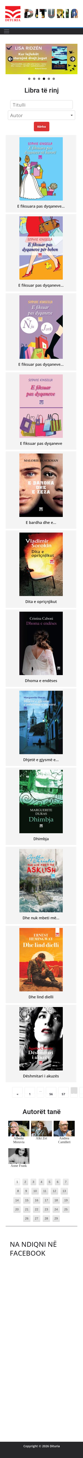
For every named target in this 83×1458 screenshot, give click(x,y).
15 (27, 1200)
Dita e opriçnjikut (41, 601)
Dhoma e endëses (41, 680)
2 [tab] (34, 79)
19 (66, 1200)
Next (72, 59)
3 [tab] (39, 79)
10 (35, 1191)
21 (27, 1209)
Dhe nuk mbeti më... (41, 917)
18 (56, 1200)
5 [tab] (49, 79)
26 (27, 1218)
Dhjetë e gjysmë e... (41, 759)
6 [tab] (54, 79)
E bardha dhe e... (41, 522)
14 (17, 1200)
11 (44, 1191)
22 (36, 1209)
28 (46, 1218)
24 (56, 1209)
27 (36, 1218)
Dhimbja (41, 838)
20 (17, 1209)
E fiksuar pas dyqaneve (41, 443)
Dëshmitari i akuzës (41, 1075)
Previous (10, 59)
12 (54, 1191)
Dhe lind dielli (41, 996)
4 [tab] (44, 79)
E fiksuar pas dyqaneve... (41, 285)
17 (46, 1200)
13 (64, 1191)
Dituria (55, 1446)
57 (63, 1093)
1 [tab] (29, 79)
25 (66, 1209)
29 (56, 1218)
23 (46, 1209)
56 (51, 1093)
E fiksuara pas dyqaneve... (41, 206)
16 (36, 1200)
